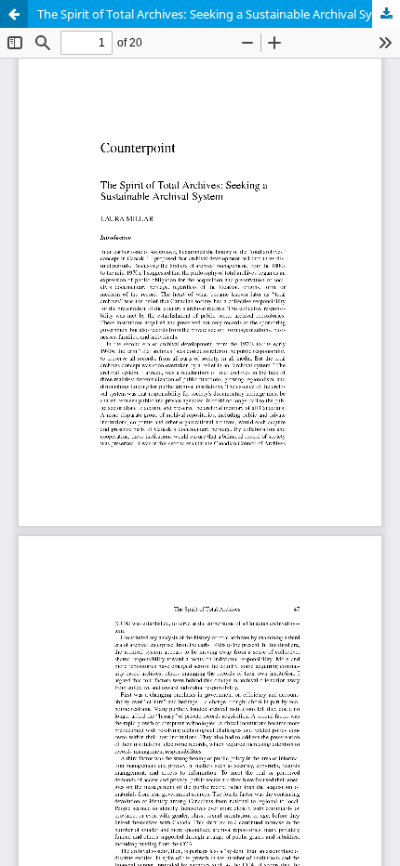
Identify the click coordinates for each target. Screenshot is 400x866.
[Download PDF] (386, 14)
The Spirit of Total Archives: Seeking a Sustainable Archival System (218, 14)
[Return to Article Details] (14, 14)
